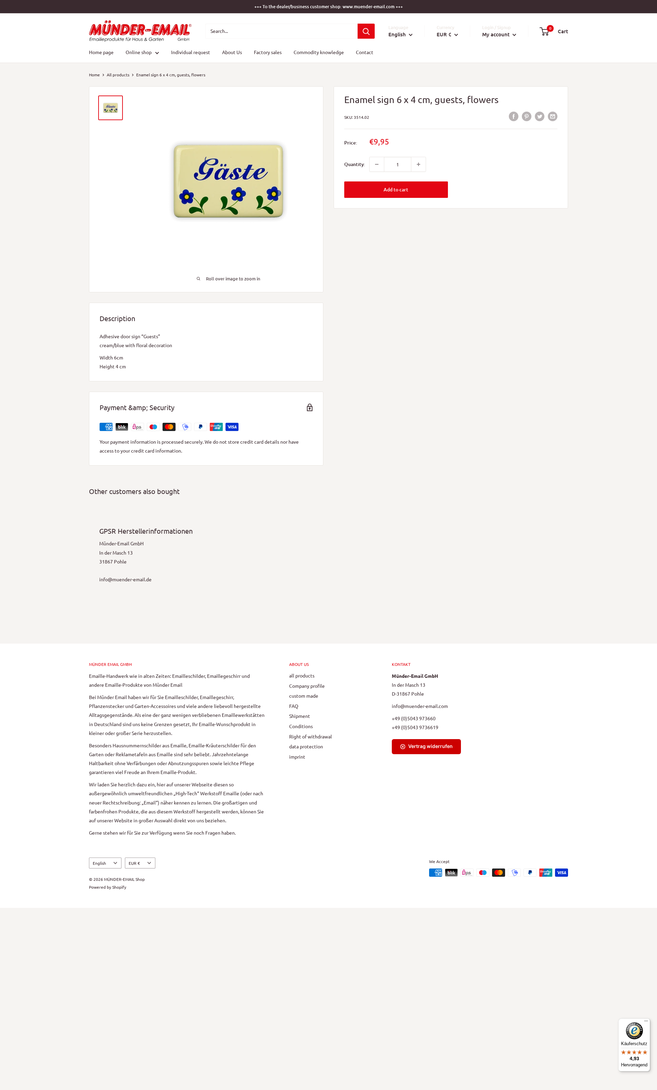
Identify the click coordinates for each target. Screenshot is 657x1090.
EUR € (134, 863)
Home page (101, 52)
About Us (232, 52)
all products (301, 675)
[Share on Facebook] (513, 116)
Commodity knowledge (319, 52)
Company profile (307, 686)
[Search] (366, 31)
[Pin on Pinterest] (526, 116)
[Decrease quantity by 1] (377, 164)
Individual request (190, 52)
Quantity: (354, 164)
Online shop (139, 52)
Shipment (299, 716)
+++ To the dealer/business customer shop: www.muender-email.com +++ (328, 6)
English (99, 863)
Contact (364, 52)
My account (496, 34)
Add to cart (396, 189)
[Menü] (646, 1022)
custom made (303, 696)
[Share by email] (552, 116)
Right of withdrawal (310, 736)
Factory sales (268, 52)
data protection (306, 746)
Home (94, 74)
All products (118, 74)
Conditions (301, 726)
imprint (297, 756)
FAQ (293, 706)
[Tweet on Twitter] (539, 116)
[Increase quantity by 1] (418, 164)
